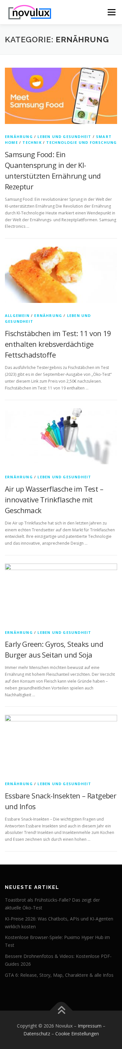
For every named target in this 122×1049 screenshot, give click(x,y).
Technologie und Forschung (81, 142)
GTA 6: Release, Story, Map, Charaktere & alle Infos (59, 975)
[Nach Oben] (61, 1010)
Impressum (90, 1026)
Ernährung (19, 136)
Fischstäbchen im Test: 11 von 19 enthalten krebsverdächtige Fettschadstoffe (58, 344)
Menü (111, 12)
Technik (31, 142)
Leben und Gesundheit (64, 136)
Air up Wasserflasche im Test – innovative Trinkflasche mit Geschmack (54, 499)
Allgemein (17, 315)
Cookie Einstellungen (77, 1033)
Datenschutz (36, 1033)
